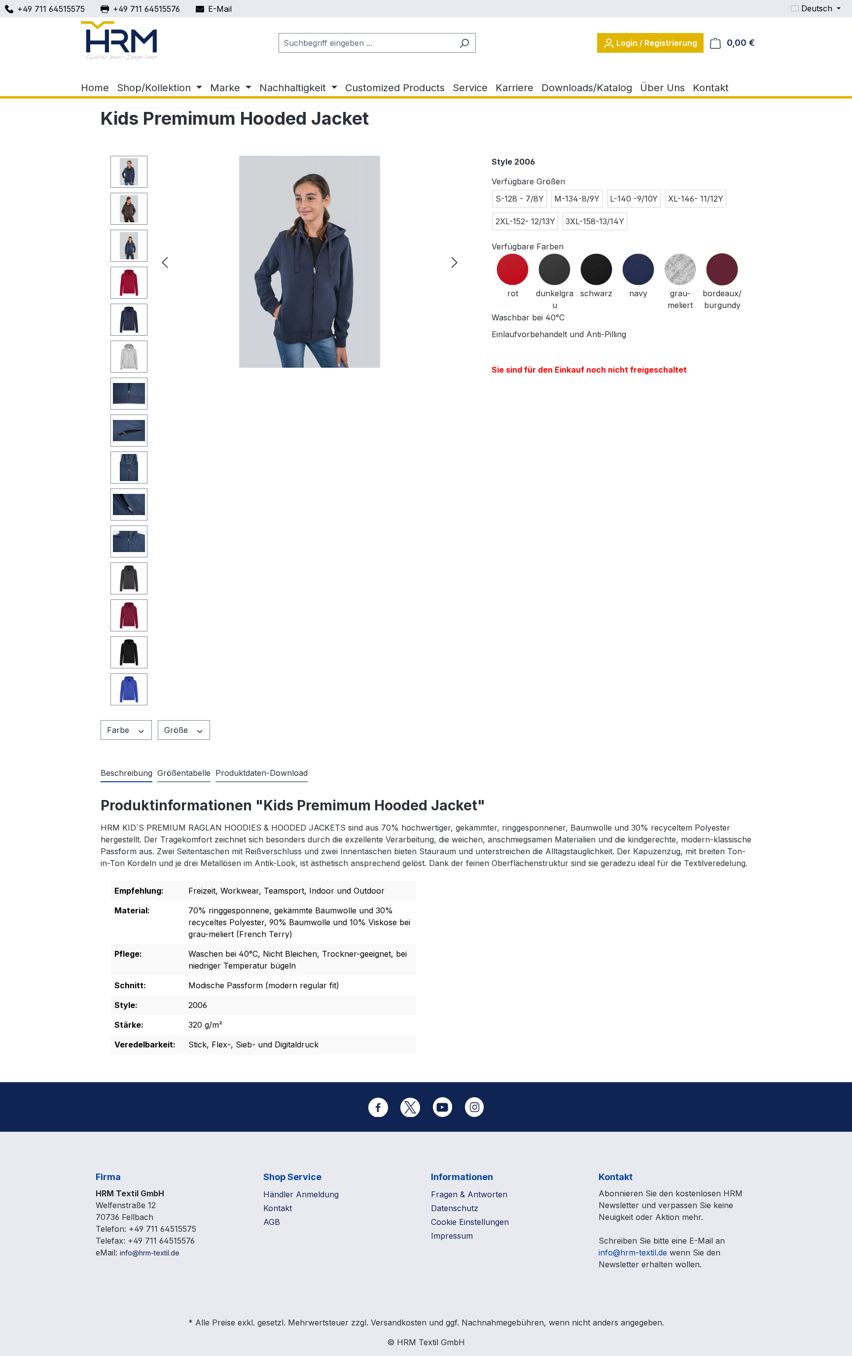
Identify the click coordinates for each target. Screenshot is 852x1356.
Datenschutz (454, 1208)
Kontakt (277, 1208)
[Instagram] (474, 1107)
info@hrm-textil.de (149, 1253)
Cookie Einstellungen (470, 1222)
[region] (286, 433)
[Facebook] (378, 1107)
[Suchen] (464, 43)
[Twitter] (410, 1107)
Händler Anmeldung (301, 1194)
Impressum (452, 1236)
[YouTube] (442, 1107)
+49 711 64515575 (51, 9)
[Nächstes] (454, 262)
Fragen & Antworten (469, 1194)
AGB (271, 1222)
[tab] (126, 773)
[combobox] (366, 43)
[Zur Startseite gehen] (119, 41)
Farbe (119, 730)
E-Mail (220, 9)
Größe (177, 730)
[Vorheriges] (164, 262)
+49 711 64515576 (146, 9)
